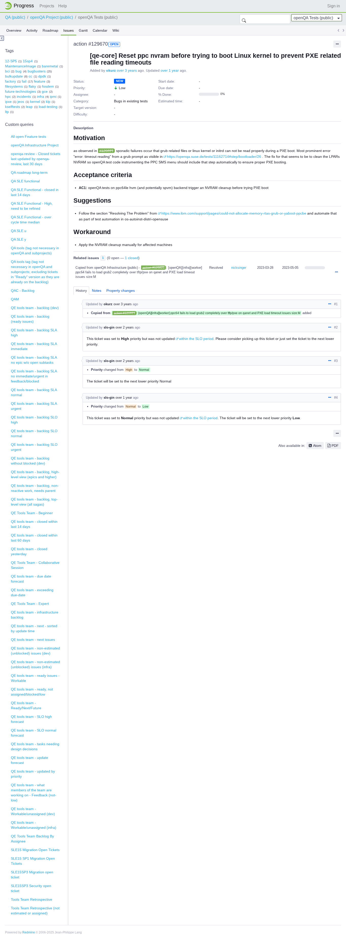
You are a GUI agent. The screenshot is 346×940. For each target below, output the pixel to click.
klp (48, 102)
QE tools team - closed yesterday (29, 551)
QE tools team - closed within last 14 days (34, 524)
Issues (68, 30)
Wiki (115, 30)
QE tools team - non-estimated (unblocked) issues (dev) (35, 650)
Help (62, 6)
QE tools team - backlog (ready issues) (30, 318)
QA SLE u (18, 231)
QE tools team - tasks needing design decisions (35, 746)
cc (30, 76)
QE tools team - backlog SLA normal (34, 392)
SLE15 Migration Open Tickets (35, 850)
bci (7, 71)
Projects (47, 6)
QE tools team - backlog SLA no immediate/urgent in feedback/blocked (34, 376)
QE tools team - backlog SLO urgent (34, 447)
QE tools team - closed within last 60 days (34, 537)
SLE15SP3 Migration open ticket (32, 874)
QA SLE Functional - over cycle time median (31, 219)
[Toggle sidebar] (2, 38)
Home (20, 6)
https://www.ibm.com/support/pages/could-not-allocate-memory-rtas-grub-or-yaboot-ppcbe (233, 213)
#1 (336, 304)
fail (24, 81)
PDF (335, 446)
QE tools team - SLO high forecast (31, 719)
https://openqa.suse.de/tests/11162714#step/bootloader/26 (214, 157)
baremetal (50, 66)
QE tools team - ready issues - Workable (35, 678)
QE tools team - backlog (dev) (35, 308)
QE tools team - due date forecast (31, 578)
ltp (7, 112)
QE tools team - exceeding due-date (32, 592)
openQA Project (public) (51, 17)
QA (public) (15, 17)
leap (29, 107)
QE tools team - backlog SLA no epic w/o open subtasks (34, 360)
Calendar (100, 30)
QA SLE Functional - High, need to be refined (32, 205)
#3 (336, 361)
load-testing (48, 107)
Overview (13, 30)
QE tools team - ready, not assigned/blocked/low (32, 691)
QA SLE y (18, 239)
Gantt (83, 30)
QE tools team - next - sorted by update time (34, 628)
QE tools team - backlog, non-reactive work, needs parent (35, 488)
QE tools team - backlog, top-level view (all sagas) (34, 501)
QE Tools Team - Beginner (32, 513)
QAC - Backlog (22, 291)
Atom (317, 446)
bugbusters (37, 71)
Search (244, 19)
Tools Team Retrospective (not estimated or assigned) (35, 910)
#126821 (106, 151)
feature (39, 81)
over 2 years (125, 327)
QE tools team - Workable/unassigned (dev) (33, 811)
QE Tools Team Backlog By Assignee (32, 838)
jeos (20, 102)
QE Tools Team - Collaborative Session (35, 565)
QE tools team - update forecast (29, 760)
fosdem (48, 86)
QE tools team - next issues (33, 640)
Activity (31, 30)
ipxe (8, 102)
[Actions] (336, 272)
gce (45, 91)
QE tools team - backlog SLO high (34, 419)
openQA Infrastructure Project (35, 145)
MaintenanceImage (20, 66)
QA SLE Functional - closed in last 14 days (35, 192)
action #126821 (153, 268)
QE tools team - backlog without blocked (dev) (30, 460)
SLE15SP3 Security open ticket (31, 888)
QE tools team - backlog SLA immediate (34, 346)
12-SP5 (11, 61)
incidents (24, 96)
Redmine (28, 932)
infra (40, 96)
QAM (15, 299)
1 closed (131, 258)
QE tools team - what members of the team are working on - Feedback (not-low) (33, 792)
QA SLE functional (25, 181)
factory (10, 81)
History (81, 291)
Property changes (120, 291)
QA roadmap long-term (29, 172)
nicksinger (238, 268)
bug (18, 71)
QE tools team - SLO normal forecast (33, 732)
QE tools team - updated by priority (33, 773)
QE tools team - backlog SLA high (34, 332)
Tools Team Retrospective (31, 899)
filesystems (14, 86)
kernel (35, 102)
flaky (32, 86)
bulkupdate (14, 76)
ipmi (53, 96)
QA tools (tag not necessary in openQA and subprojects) (35, 250)
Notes (96, 291)
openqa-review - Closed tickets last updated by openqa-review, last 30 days (35, 159)
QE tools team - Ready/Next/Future (26, 705)
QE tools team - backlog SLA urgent (34, 406)
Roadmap (50, 30)
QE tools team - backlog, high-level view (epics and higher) (35, 474)
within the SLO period (196, 339)
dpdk (42, 76)
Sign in (333, 6)
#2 (336, 327)
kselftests (12, 107)
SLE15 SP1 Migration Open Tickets (33, 861)
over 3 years (127, 70)
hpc (8, 96)
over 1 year (170, 70)
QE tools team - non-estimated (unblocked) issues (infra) (35, 664)
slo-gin (109, 327)
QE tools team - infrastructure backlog (34, 614)
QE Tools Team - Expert (30, 604)
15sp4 (28, 61)
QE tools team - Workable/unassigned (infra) (33, 825)
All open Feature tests (28, 137)
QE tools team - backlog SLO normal (34, 433)
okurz (111, 70)
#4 (336, 397)
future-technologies (20, 91)
